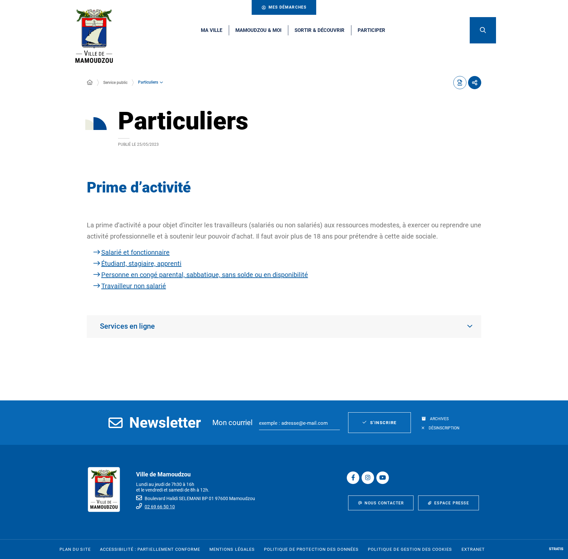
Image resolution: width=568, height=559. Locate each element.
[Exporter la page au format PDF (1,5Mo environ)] (459, 82)
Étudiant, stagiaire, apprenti (141, 263)
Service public (115, 82)
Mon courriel (232, 423)
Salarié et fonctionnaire (135, 252)
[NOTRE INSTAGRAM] (367, 477)
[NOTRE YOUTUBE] (382, 477)
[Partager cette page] (474, 82)
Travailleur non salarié (133, 286)
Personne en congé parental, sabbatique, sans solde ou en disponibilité (204, 275)
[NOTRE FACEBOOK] (353, 477)
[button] (483, 30)
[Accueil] (90, 83)
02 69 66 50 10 (160, 506)
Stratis (556, 549)
